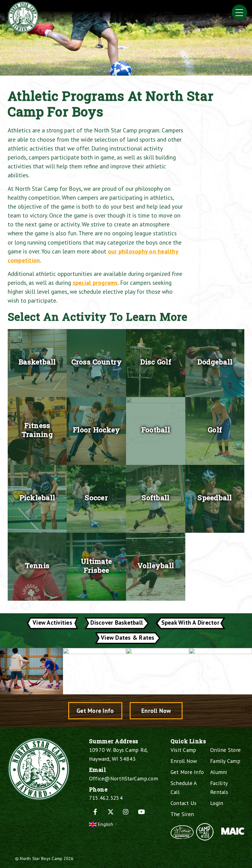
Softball (155, 497)
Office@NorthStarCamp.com (123, 778)
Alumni (218, 772)
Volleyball (155, 565)
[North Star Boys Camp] (23, 30)
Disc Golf (155, 361)
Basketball (37, 361)
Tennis (37, 565)
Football (155, 429)
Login (216, 803)
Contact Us (184, 803)
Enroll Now (156, 710)
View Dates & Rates (128, 637)
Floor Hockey (96, 429)
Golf (215, 429)
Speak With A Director (190, 622)
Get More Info (95, 710)
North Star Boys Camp (41, 858)
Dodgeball (214, 361)
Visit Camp (183, 749)
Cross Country (96, 361)
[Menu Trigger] (239, 12)
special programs (95, 282)
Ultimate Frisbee (96, 565)
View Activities (52, 622)
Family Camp (225, 760)
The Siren (182, 814)
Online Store (225, 749)
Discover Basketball (116, 622)
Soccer (96, 497)
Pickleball (37, 497)
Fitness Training (37, 430)
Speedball (215, 497)
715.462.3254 (106, 797)
